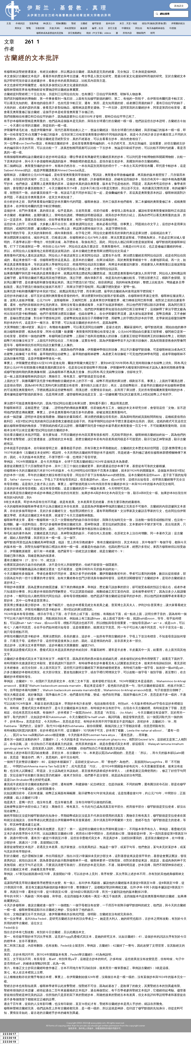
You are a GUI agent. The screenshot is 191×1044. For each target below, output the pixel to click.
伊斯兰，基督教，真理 (68, 7)
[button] (178, 6)
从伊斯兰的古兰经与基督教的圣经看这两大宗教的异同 (69, 15)
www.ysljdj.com (98, 1023)
